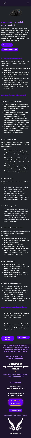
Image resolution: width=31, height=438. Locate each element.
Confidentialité (8, 415)
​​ (12, 401)
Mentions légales (22, 415)
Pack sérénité (22, 351)
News (15, 351)
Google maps (15, 382)
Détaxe (23, 349)
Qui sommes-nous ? (15, 356)
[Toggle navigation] (28, 3)
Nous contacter (15, 358)
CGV (14, 415)
